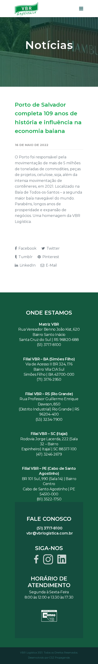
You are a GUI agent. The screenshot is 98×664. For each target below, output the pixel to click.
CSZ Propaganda (59, 657)
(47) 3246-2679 (49, 454)
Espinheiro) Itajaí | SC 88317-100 (49, 449)
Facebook (27, 248)
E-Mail (51, 265)
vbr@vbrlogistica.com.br (49, 533)
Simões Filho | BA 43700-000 (49, 374)
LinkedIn (27, 265)
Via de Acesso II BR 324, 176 (49, 364)
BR (25, 479)
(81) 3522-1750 (49, 499)
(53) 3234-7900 (49, 419)
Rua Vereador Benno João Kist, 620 (49, 329)
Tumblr (25, 257)
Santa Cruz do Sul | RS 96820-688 (49, 339)
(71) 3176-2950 (49, 379)
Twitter (53, 248)
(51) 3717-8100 (49, 345)
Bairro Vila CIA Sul (49, 369)
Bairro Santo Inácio (49, 334)
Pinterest (50, 257)
